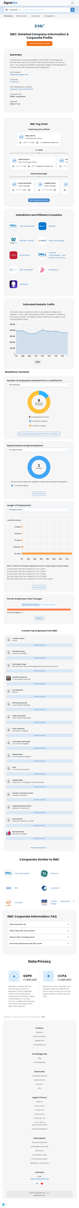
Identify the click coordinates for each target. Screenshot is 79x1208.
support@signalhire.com (39, 1179)
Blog (39, 1058)
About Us (39, 1102)
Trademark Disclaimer (39, 1129)
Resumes (39, 1084)
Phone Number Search (39, 1159)
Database (39, 1032)
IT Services (14, 82)
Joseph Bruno (50, 183)
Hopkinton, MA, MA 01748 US (21, 89)
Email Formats (21, 16)
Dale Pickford (24, 159)
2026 (38, 362)
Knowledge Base (39, 1062)
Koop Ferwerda (24, 183)
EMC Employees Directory (38, 200)
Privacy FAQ (39, 1110)
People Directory (39, 1080)
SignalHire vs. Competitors (39, 1163)
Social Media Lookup (39, 1155)
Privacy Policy (39, 1114)
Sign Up (39, 618)
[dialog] (3, 1204)
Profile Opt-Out (39, 1118)
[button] (42, 638)
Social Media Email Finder (39, 1147)
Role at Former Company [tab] (31, 605)
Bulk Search (39, 1151)
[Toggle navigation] (72, 3)
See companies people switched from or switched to (39, 434)
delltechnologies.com (19, 74)
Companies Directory (39, 1076)
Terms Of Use (39, 1106)
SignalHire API (39, 1041)
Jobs (39, 1088)
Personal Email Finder (39, 1142)
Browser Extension (39, 1036)
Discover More (39, 494)
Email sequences (39, 1045)
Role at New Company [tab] (48, 605)
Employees (35, 16)
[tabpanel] (39, 611)
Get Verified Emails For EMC (39, 43)
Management (50, 16)
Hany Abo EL (30, 136)
